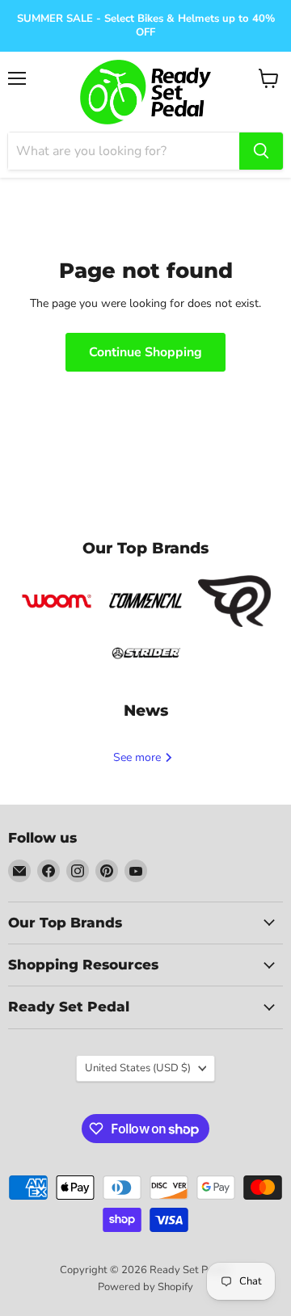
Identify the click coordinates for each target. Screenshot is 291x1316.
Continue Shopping (145, 352)
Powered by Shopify (145, 1287)
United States (138, 1068)
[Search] (261, 151)
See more (138, 757)
